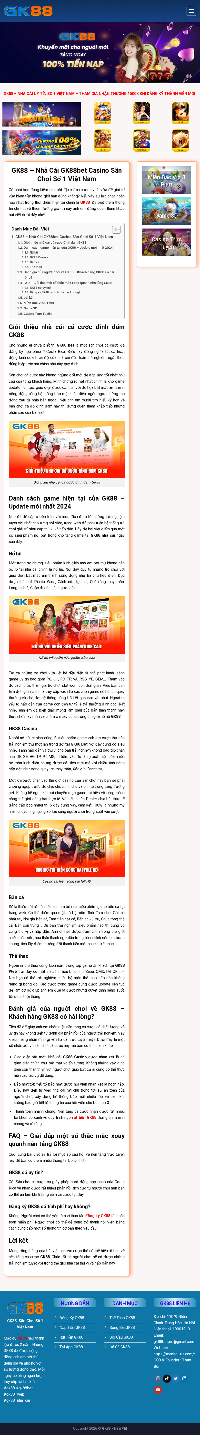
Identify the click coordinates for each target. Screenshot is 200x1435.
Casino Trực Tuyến (38, 313)
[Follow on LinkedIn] (184, 1379)
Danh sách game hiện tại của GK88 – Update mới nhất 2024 (68, 247)
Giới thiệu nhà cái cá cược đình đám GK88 (56, 242)
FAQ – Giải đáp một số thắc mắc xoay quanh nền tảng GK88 (68, 283)
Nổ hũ (34, 252)
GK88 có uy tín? (40, 287)
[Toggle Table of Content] (114, 230)
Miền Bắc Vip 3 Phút (39, 303)
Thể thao (36, 267)
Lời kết (28, 297)
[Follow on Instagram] (158, 1379)
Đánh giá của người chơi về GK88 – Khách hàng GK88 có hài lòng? (69, 274)
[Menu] (191, 11)
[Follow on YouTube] (158, 1390)
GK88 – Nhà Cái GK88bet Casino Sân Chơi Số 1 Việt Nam (64, 237)
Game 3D (30, 308)
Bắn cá (34, 262)
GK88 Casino (39, 257)
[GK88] (28, 11)
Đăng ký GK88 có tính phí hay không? (55, 292)
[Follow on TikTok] (167, 1379)
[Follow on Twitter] (176, 1379)
